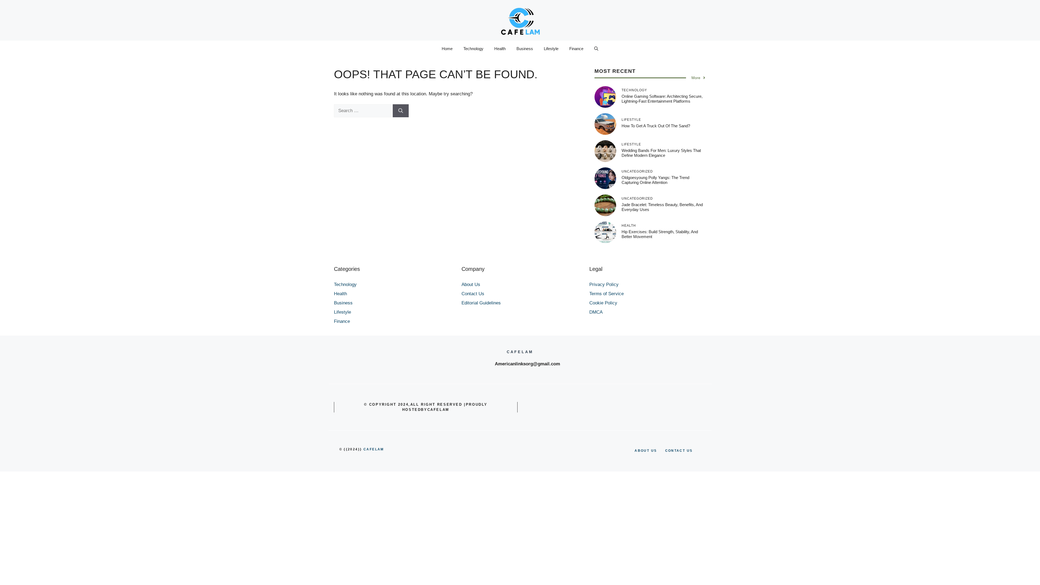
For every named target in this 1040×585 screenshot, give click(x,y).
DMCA (596, 312)
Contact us (679, 451)
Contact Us (472, 293)
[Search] (401, 110)
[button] (596, 49)
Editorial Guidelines (481, 303)
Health (500, 48)
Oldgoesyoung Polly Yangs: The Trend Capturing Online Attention (655, 180)
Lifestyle (551, 48)
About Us (470, 284)
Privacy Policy (604, 284)
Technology (473, 48)
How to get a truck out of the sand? (656, 125)
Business (524, 48)
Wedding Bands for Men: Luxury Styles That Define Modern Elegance (661, 153)
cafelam (373, 449)
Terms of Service (606, 293)
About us (646, 451)
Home (447, 48)
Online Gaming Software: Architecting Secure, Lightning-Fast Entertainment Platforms (662, 98)
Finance (576, 48)
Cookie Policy (603, 303)
